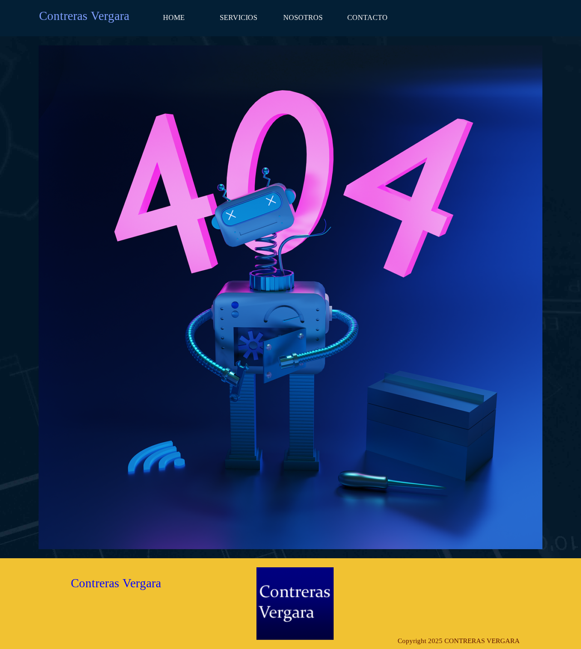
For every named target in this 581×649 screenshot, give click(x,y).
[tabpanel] (458, 640)
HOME (174, 17)
